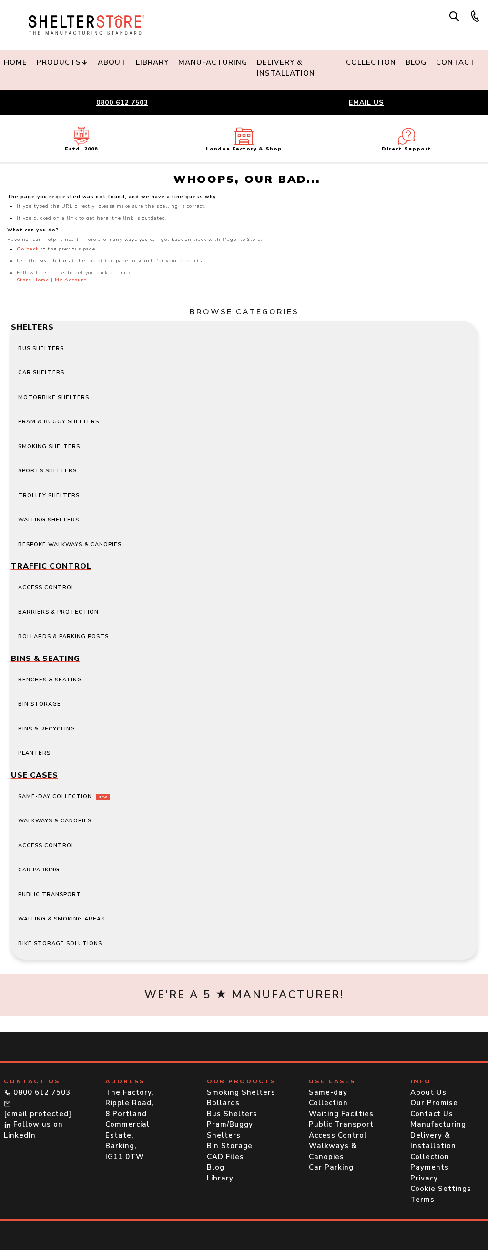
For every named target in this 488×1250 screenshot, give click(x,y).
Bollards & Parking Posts (63, 636)
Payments (429, 1167)
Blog (416, 62)
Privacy (424, 1178)
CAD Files (225, 1156)
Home (15, 62)
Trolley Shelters (49, 495)
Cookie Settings (440, 1188)
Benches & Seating (50, 679)
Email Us (366, 102)
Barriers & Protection (58, 612)
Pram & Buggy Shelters (58, 421)
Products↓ (62, 62)
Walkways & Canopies (55, 820)
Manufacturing (212, 62)
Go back (28, 249)
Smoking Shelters (49, 446)
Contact (455, 62)
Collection (371, 62)
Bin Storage (39, 704)
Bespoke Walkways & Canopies (70, 544)
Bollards (223, 1103)
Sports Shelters (47, 470)
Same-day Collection (63, 796)
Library (152, 62)
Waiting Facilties (341, 1114)
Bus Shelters (41, 348)
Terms (422, 1199)
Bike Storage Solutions (60, 943)
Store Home (33, 280)
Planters (34, 753)
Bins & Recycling (46, 728)
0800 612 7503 (122, 102)
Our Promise (434, 1103)
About (112, 62)
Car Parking (39, 869)
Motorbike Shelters (53, 397)
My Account (71, 280)
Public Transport (49, 894)
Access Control (46, 587)
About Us (428, 1092)
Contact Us (431, 1114)
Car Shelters (41, 372)
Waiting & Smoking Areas (61, 918)
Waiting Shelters (48, 519)
